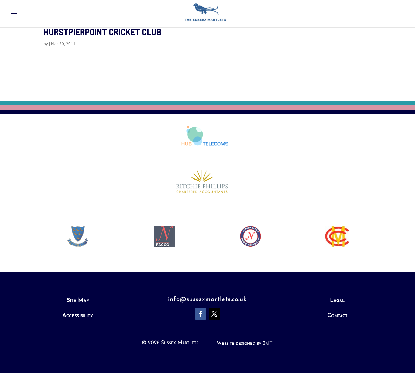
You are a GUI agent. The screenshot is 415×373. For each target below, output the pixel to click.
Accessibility (77, 316)
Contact (337, 316)
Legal (337, 300)
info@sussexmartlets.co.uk (207, 299)
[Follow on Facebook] (200, 314)
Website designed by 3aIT (245, 343)
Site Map (78, 300)
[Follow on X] (214, 314)
